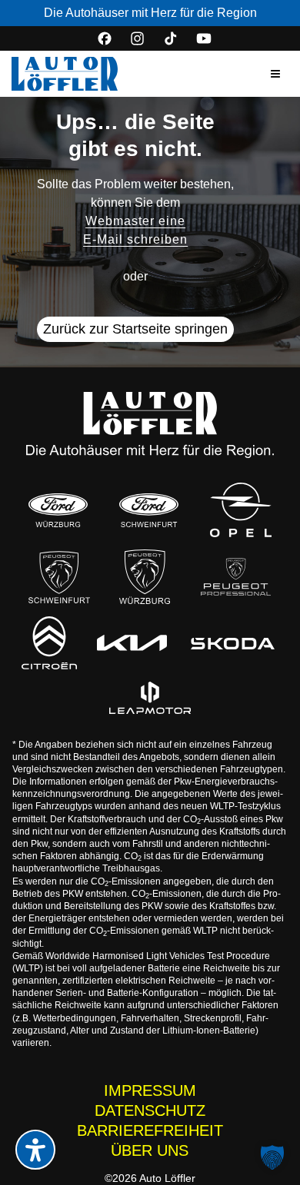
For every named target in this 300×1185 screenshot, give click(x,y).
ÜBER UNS (149, 1150)
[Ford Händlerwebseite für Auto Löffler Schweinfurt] (148, 510)
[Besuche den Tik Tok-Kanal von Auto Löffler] (170, 38)
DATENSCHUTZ (150, 1110)
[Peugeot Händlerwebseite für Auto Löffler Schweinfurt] (59, 576)
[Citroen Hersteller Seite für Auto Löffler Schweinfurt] (49, 643)
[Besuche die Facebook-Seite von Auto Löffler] (104, 38)
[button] (275, 74)
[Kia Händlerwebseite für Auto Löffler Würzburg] (132, 643)
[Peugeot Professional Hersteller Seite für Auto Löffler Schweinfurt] (235, 576)
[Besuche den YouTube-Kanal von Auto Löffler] (204, 38)
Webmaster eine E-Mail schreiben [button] (135, 230)
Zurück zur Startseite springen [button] (135, 329)
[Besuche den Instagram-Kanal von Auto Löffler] (137, 38)
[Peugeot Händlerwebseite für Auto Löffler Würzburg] (144, 576)
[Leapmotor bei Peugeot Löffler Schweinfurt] (150, 697)
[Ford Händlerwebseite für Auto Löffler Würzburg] (58, 510)
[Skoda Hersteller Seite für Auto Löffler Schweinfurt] (233, 642)
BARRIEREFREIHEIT (150, 1130)
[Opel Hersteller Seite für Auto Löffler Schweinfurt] (240, 510)
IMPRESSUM (150, 1090)
